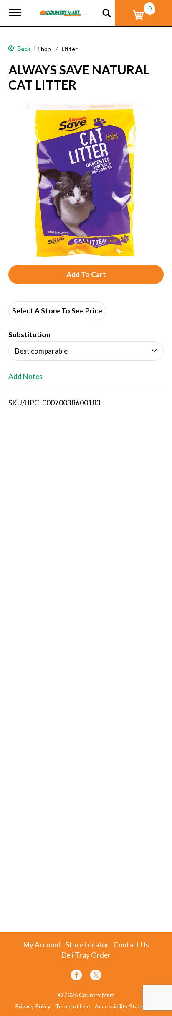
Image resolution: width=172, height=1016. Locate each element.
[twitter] (95, 976)
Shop (44, 48)
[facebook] (76, 976)
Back (23, 48)
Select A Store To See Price (57, 310)
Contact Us (131, 945)
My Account (42, 945)
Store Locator (87, 945)
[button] (86, 274)
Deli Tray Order (86, 955)
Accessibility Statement (126, 1006)
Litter (69, 48)
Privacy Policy (33, 1006)
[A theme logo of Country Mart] (60, 8)
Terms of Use (72, 1006)
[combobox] (86, 351)
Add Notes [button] (25, 376)
